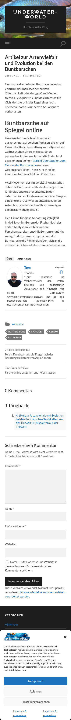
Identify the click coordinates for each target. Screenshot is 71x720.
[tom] (14, 286)
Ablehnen (35, 691)
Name (9, 508)
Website (10, 544)
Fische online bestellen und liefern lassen (30, 370)
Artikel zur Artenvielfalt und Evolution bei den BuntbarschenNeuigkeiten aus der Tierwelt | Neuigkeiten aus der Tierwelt (39, 421)
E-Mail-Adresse (15, 526)
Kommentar (13, 466)
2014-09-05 (12, 75)
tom (27, 267)
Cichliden (37, 331)
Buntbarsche (16, 331)
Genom (53, 331)
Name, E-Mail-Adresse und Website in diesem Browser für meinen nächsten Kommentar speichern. (31, 566)
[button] (65, 637)
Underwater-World (35, 14)
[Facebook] (61, 272)
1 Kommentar (32, 75)
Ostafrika (14, 337)
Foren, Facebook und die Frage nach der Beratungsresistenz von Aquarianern (29, 354)
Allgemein (11, 624)
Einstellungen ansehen (36, 701)
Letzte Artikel (23, 258)
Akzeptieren (35, 681)
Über (9, 258)
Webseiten (17, 324)
